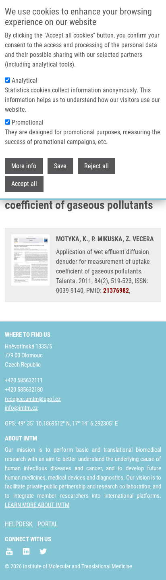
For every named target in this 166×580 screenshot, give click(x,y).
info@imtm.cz (21, 407)
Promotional (28, 122)
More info (23, 166)
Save (60, 166)
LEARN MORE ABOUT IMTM (37, 505)
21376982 (116, 290)
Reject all (96, 166)
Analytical (24, 80)
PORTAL (47, 524)
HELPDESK (19, 524)
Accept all (24, 184)
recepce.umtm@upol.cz (33, 399)
